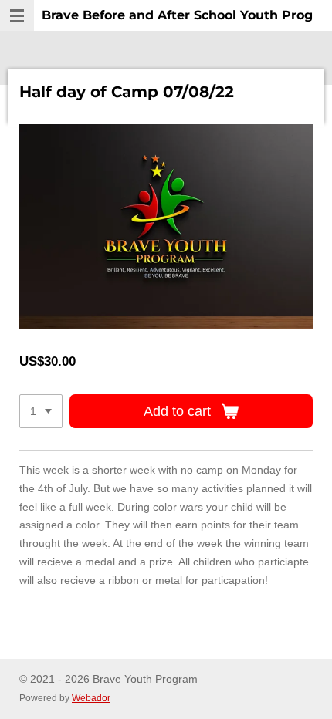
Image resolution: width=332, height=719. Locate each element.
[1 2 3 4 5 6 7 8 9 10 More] (41, 411)
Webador (91, 698)
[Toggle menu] (17, 15)
